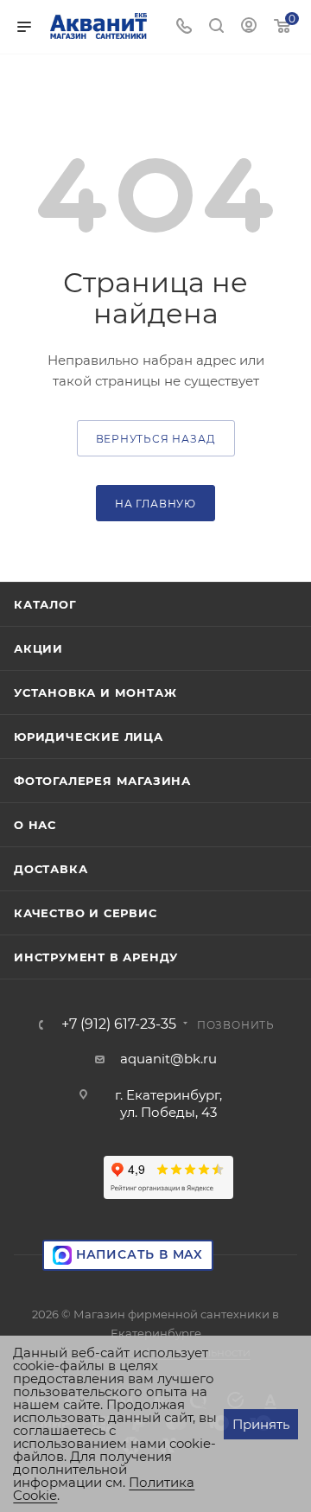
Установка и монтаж (95, 692)
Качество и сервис (85, 913)
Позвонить (236, 1024)
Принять (260, 1424)
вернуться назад (156, 438)
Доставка (50, 869)
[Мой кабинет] (249, 27)
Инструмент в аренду (96, 957)
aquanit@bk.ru (168, 1058)
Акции (38, 648)
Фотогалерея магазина (102, 781)
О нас (35, 825)
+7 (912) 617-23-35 (118, 1024)
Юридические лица (88, 736)
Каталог (45, 604)
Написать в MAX (137, 1254)
